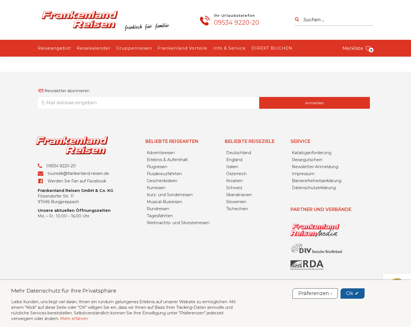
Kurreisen (156, 187)
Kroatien (234, 180)
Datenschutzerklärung (314, 187)
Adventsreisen (161, 152)
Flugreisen (157, 166)
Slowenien (236, 201)
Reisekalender (94, 48)
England (234, 159)
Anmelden (314, 103)
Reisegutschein (307, 159)
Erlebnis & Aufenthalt (167, 159)
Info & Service (229, 48)
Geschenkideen (162, 180)
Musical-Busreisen (164, 201)
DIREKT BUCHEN (271, 48)
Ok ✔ (352, 293)
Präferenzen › (315, 293)
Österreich (236, 173)
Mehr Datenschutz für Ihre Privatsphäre (63, 290)
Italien (232, 166)
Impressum (303, 173)
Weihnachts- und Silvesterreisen (178, 222)
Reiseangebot (54, 48)
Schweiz (234, 187)
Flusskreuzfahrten (164, 173)
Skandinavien (239, 194)
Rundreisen (158, 208)
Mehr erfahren (74, 318)
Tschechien (237, 208)
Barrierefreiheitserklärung (316, 180)
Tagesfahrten (160, 215)
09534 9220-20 (236, 22)
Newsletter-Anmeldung (315, 166)
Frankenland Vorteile (182, 48)
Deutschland (238, 152)
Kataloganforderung (311, 152)
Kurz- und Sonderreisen (170, 194)
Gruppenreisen (134, 48)
